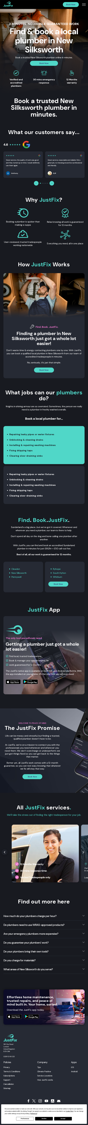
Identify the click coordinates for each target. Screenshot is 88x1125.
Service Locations (44, 1075)
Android (74, 1071)
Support (6, 1080)
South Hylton (59, 572)
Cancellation (8, 1084)
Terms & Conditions (11, 1071)
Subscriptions (9, 1075)
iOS (72, 1067)
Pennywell (16, 576)
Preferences (25, 1118)
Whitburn (57, 576)
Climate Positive (44, 1071)
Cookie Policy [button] (69, 1111)
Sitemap (6, 1088)
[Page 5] (47, 183)
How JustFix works (45, 1080)
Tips (39, 1067)
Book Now (70, 4)
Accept (63, 1118)
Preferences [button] (33, 1113)
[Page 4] (45, 183)
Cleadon (15, 568)
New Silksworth (19, 572)
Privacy (6, 1067)
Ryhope (57, 568)
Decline (44, 1118)
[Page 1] (40, 183)
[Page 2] (42, 183)
